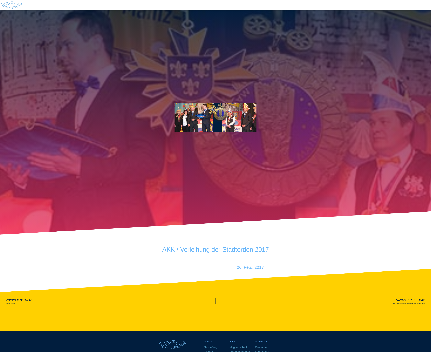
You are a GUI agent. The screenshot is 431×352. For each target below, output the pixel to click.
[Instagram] (280, 274)
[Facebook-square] (274, 274)
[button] (428, 5)
